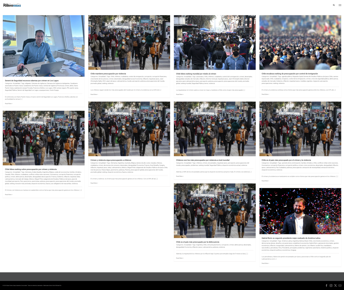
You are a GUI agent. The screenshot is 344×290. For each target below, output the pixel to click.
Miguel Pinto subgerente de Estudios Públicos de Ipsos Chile (147, 167)
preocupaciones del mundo (155, 81)
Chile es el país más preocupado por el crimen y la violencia (286, 160)
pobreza (143, 81)
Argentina (121, 163)
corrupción (148, 76)
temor (206, 83)
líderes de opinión (300, 245)
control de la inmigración (230, 76)
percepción (136, 81)
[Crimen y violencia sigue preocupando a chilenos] (129, 129)
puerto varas (74, 88)
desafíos (279, 243)
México (124, 167)
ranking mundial (186, 83)
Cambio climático (307, 163)
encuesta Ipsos (287, 243)
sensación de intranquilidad (311, 167)
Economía (138, 79)
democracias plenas (268, 243)
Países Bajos (106, 170)
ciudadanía (124, 76)
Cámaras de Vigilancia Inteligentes (58, 83)
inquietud (152, 79)
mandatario (327, 245)
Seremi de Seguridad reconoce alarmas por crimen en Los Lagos (32, 81)
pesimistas (35, 181)
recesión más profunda (23, 183)
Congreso (285, 79)
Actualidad (16, 83)
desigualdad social (128, 79)
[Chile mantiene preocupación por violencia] (129, 42)
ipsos (157, 79)
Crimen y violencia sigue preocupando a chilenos (111, 160)
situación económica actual (231, 165)
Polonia (127, 170)
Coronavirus (266, 165)
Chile (112, 76)
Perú (21, 181)
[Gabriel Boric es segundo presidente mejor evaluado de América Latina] (300, 211)
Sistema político (326, 248)
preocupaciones (267, 83)
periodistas (274, 248)
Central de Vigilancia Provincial (53, 86)
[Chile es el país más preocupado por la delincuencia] (215, 210)
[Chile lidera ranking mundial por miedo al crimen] (215, 42)
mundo (129, 81)
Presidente (285, 248)
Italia (109, 167)
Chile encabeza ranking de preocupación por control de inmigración (290, 74)
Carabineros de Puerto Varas (33, 86)
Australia (128, 163)
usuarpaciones (44, 90)
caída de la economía (62, 172)
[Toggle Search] (334, 5)
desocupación (46, 177)
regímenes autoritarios (312, 248)
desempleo (118, 79)
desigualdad (180, 79)
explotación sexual (20, 88)
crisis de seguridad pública (320, 79)
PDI (68, 88)
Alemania (114, 163)
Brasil (306, 241)
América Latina (287, 241)
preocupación (218, 81)
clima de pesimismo (214, 245)
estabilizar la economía (301, 243)
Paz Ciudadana (281, 167)
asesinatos (200, 76)
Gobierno (279, 81)
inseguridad (280, 245)
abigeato (28, 83)
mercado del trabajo (22, 179)
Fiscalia (30, 88)
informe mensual (211, 79)
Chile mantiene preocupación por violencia (108, 74)
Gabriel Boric (313, 243)
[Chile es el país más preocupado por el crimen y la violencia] (300, 129)
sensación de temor (327, 167)
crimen (66, 86)
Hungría (161, 165)
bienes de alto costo (143, 163)
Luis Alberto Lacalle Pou (315, 245)
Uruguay (293, 250)
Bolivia (301, 241)
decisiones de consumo (112, 165)
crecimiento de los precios (99, 79)
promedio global (96, 83)
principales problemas (297, 248)
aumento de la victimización (291, 163)
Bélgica (133, 163)
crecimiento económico (321, 241)
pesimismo (114, 170)
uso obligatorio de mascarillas (61, 183)
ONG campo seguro (59, 88)
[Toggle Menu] (340, 5)
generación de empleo (325, 243)
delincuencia (334, 79)
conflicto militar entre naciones (327, 163)
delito (71, 86)
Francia (146, 165)
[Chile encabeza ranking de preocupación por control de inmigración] (300, 42)
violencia (110, 83)
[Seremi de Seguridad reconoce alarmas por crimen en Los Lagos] (44, 46)
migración (316, 81)
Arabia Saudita (37, 172)
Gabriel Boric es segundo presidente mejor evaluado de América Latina (291, 238)
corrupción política (291, 165)
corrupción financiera (159, 76)
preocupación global (137, 170)
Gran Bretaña (154, 165)
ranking (104, 83)
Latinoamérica (121, 81)
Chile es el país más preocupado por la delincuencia (197, 242)
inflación (145, 79)
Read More (8, 103)
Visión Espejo (54, 90)
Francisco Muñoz (39, 88)
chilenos (117, 76)
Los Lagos (48, 88)
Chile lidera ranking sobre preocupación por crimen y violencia (31, 169)
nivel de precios (96, 170)
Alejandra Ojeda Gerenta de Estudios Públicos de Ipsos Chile (312, 76)
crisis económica (309, 165)
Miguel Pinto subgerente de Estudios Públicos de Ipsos (53, 179)
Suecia (124, 172)
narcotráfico (266, 248)
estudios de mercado (192, 79)
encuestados (212, 163)
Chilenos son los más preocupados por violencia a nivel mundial (202, 160)
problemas (194, 165)
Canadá (153, 163)
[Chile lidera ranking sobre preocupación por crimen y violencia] (44, 138)
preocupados (185, 165)
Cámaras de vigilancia (39, 83)
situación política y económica (280, 250)
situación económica (114, 172)
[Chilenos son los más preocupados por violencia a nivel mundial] (215, 129)
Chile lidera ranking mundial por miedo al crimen (196, 74)
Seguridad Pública (11, 90)
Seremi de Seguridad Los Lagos (28, 90)
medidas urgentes (306, 81)
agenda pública (287, 76)
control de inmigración (136, 76)
